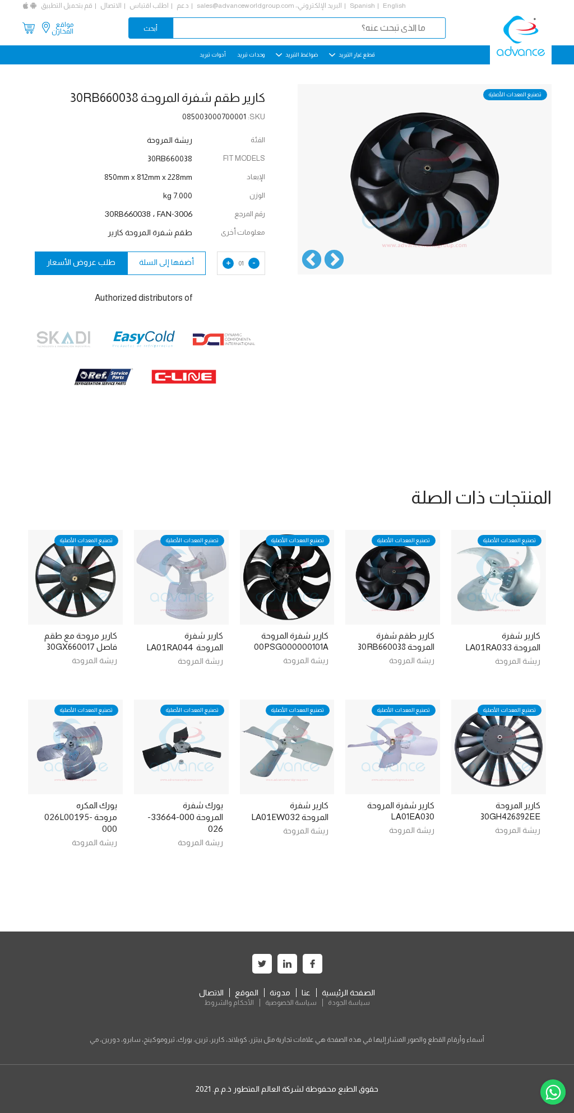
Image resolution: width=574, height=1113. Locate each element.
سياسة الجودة (349, 1003)
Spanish (362, 6)
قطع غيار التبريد (355, 55)
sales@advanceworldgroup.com (245, 6)
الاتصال (111, 6)
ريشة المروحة (517, 660)
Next (312, 260)
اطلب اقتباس (149, 6)
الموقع (246, 992)
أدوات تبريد (213, 55)
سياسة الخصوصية (291, 1003)
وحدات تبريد (251, 55)
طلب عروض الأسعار (81, 262)
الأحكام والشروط (229, 1003)
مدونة (280, 992)
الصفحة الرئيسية (348, 992)
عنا (306, 992)
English (394, 6)
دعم (183, 6)
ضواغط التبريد (301, 55)
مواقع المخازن (62, 28)
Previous (334, 260)
